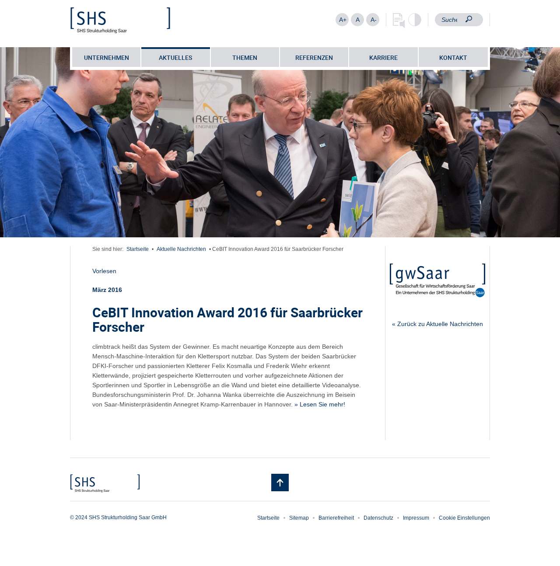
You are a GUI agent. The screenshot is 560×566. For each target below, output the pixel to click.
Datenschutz (378, 518)
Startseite (137, 249)
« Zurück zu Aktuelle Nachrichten (437, 323)
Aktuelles (175, 57)
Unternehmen (106, 57)
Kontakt (453, 57)
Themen (244, 57)
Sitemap (299, 518)
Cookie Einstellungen (464, 518)
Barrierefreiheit (336, 518)
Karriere (383, 57)
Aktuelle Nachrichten (181, 249)
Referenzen (314, 57)
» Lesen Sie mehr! (319, 404)
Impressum (416, 518)
